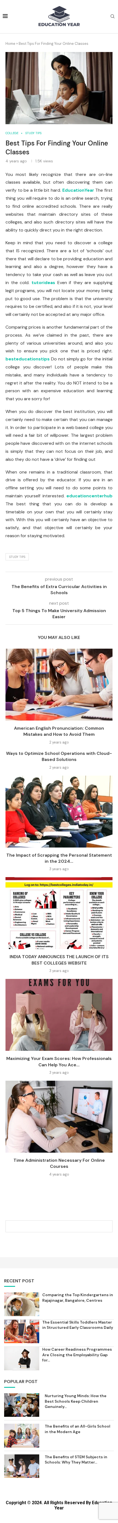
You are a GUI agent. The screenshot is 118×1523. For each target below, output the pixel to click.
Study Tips (17, 557)
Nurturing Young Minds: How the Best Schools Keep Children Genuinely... (75, 1401)
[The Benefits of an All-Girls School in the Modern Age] (21, 1435)
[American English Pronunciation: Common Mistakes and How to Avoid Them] (59, 685)
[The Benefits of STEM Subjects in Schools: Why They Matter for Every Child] (21, 1466)
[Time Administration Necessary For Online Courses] (59, 1117)
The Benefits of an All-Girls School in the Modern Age (77, 1429)
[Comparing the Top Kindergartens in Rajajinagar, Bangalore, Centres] (21, 1304)
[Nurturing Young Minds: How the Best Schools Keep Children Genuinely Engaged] (21, 1405)
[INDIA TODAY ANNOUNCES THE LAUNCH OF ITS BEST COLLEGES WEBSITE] (59, 913)
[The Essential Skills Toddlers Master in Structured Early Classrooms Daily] (21, 1331)
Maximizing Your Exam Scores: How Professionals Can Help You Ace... (59, 1061)
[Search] (112, 16)
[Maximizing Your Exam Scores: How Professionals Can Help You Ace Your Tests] (59, 1015)
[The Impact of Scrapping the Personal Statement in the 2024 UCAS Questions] (59, 812)
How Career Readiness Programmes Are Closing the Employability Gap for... (77, 1355)
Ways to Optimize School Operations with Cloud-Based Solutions (59, 756)
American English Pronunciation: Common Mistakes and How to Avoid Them (59, 731)
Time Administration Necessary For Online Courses (59, 1163)
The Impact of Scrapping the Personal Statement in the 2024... (59, 858)
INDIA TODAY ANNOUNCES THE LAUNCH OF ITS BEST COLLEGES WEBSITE (59, 960)
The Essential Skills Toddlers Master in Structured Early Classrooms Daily (77, 1325)
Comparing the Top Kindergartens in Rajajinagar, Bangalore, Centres (77, 1297)
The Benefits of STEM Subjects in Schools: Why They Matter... (76, 1459)
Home (10, 43)
